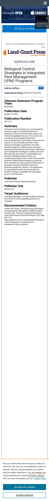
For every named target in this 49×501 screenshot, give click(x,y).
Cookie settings (37, 475)
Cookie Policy (40, 478)
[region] (24, 480)
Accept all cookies (24, 487)
